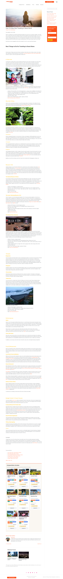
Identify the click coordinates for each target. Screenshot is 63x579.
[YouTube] (32, 572)
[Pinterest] (36, 572)
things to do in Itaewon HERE (33, 201)
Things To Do (8, 29)
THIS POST (15, 173)
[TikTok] (34, 572)
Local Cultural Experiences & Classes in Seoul (15, 454)
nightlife (14, 202)
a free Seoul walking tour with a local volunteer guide (32, 53)
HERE (25, 331)
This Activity (11, 132)
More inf (9, 97)
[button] (49, 2)
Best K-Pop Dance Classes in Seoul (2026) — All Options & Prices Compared (51, 20)
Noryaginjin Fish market (9, 358)
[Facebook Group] (30, 572)
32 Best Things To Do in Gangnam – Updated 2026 (12, 559)
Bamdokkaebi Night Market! (23, 560)
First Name (49, 30)
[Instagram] (26, 572)
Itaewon (13, 369)
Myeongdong (8, 369)
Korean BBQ (8, 371)
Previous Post (8, 543)
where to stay (14, 400)
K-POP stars (26, 87)
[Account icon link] (56, 1)
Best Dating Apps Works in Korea (13, 453)
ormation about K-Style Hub (15, 97)
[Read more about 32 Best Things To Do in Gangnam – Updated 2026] (13, 554)
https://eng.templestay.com (14, 311)
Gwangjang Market (35, 357)
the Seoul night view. (27, 154)
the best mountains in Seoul (26, 105)
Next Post (40, 543)
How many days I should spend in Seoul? (14, 452)
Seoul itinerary (35, 442)
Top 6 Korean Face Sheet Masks (13, 457)
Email (49, 35)
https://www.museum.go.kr (14, 192)
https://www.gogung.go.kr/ (14, 247)
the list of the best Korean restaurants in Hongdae (30, 368)
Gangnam (39, 368)
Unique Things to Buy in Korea (13, 458)
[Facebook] (28, 572)
